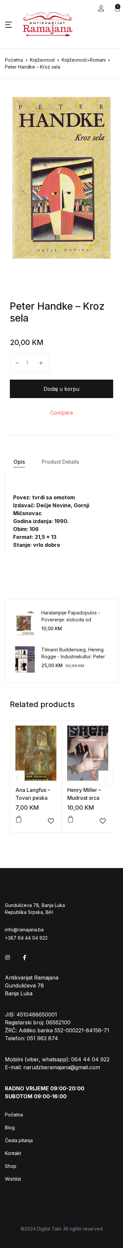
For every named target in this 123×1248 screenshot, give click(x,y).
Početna (14, 60)
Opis (19, 461)
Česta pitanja (19, 1140)
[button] (101, 8)
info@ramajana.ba (24, 929)
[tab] (19, 461)
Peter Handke (41, 306)
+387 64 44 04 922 (26, 938)
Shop (10, 1166)
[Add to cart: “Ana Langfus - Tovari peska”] (18, 819)
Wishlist (13, 1179)
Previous (17, 778)
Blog (10, 1127)
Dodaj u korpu (61, 389)
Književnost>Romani (84, 60)
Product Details (60, 461)
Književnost (42, 60)
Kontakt (13, 1153)
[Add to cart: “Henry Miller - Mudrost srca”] (70, 819)
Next (105, 778)
